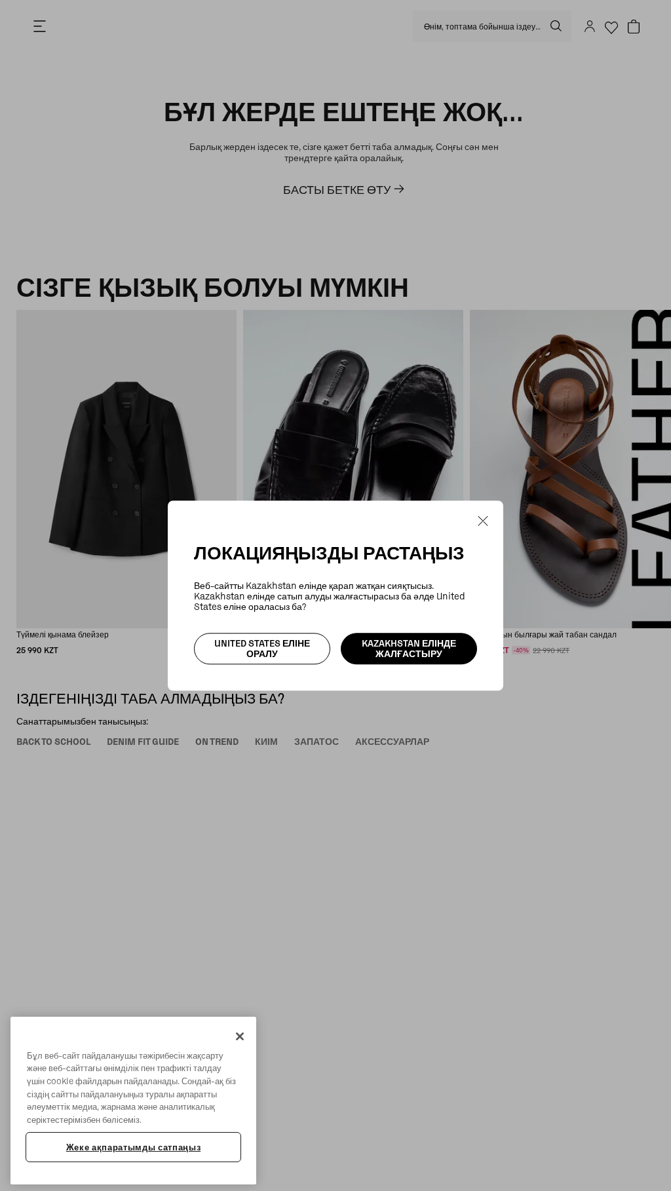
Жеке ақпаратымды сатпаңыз (133, 1147)
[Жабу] (239, 1036)
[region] (133, 1100)
